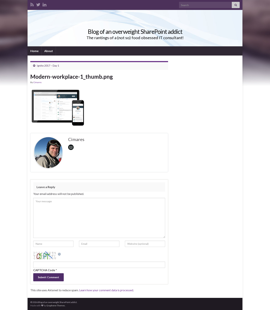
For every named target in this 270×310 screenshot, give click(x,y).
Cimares (37, 82)
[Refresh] (59, 253)
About (48, 51)
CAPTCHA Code (44, 270)
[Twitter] (38, 4)
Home (34, 51)
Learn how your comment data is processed (106, 290)
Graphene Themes (55, 305)
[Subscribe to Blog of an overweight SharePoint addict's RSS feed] (32, 4)
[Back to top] (261, 301)
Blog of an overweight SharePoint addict (135, 31)
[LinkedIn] (44, 4)
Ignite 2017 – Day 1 (48, 65)
